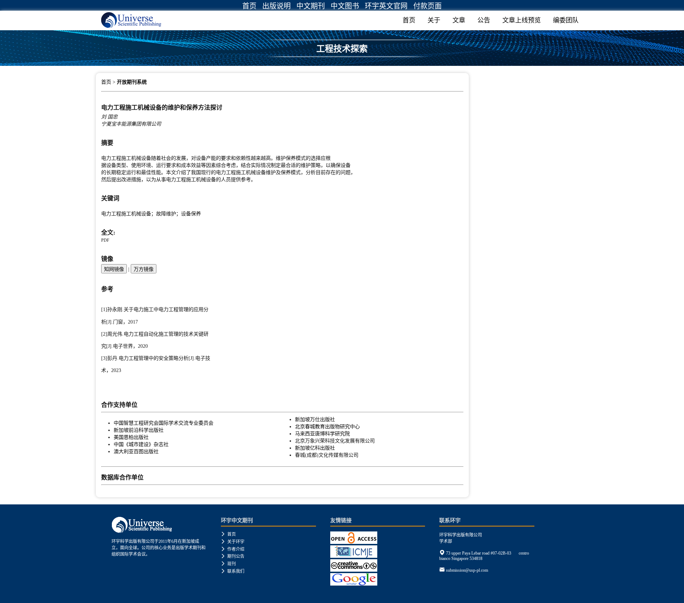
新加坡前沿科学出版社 (139, 430)
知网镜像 (114, 269)
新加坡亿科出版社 (315, 448)
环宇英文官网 (386, 6)
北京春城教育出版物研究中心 (327, 426)
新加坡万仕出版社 (315, 419)
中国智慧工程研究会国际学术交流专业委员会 (163, 423)
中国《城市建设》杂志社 (141, 444)
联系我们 (232, 571)
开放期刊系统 (132, 82)
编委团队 (566, 20)
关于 (434, 20)
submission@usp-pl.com (467, 570)
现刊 (228, 563)
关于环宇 (232, 541)
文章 (458, 20)
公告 (483, 20)
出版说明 (276, 6)
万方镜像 (144, 269)
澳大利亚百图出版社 (136, 451)
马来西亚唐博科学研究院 (322, 433)
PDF (105, 240)
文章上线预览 (521, 20)
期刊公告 (232, 556)
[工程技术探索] (342, 63)
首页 (249, 6)
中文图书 (345, 6)
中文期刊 (310, 6)
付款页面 (427, 6)
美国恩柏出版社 (131, 437)
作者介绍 (232, 549)
